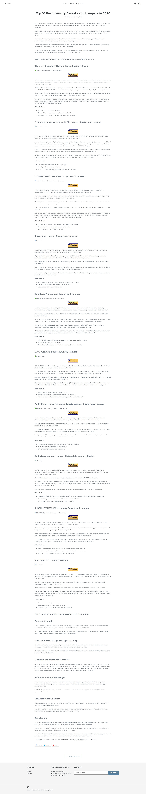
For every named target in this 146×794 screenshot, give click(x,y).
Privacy (29, 773)
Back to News (74, 756)
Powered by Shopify (47, 790)
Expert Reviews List (37, 790)
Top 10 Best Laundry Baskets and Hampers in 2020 (57, 739)
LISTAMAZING (91, 739)
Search (29, 771)
